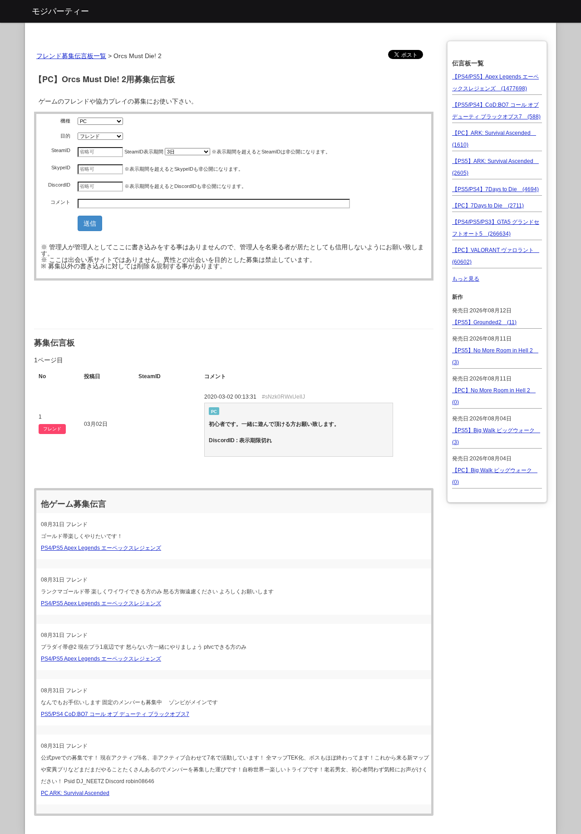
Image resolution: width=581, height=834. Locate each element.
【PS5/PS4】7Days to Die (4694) (495, 189)
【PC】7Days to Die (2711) (488, 205)
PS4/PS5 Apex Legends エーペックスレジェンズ (101, 548)
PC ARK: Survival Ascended (75, 793)
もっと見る (465, 279)
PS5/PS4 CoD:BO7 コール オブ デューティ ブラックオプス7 (115, 714)
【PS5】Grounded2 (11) (484, 322)
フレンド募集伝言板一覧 (71, 55)
